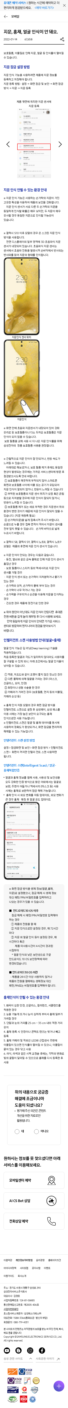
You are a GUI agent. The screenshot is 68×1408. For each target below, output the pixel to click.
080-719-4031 (21, 1322)
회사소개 (22, 1276)
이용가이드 (9, 1276)
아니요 (45, 1131)
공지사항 (36, 1268)
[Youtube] (7, 1351)
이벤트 (47, 1268)
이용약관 (8, 1260)
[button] (60, 144)
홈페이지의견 (54, 1260)
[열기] (58, 1386)
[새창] (12, 1371)
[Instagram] (30, 1351)
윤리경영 (40, 1260)
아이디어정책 (10, 1268)
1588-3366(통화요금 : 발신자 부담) (30, 1318)
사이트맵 (24, 1268)
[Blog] (18, 1351)
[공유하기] (62, 39)
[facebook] (42, 1351)
